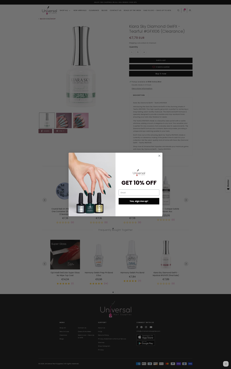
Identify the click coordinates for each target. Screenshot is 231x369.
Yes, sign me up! (139, 201)
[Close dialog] (159, 156)
